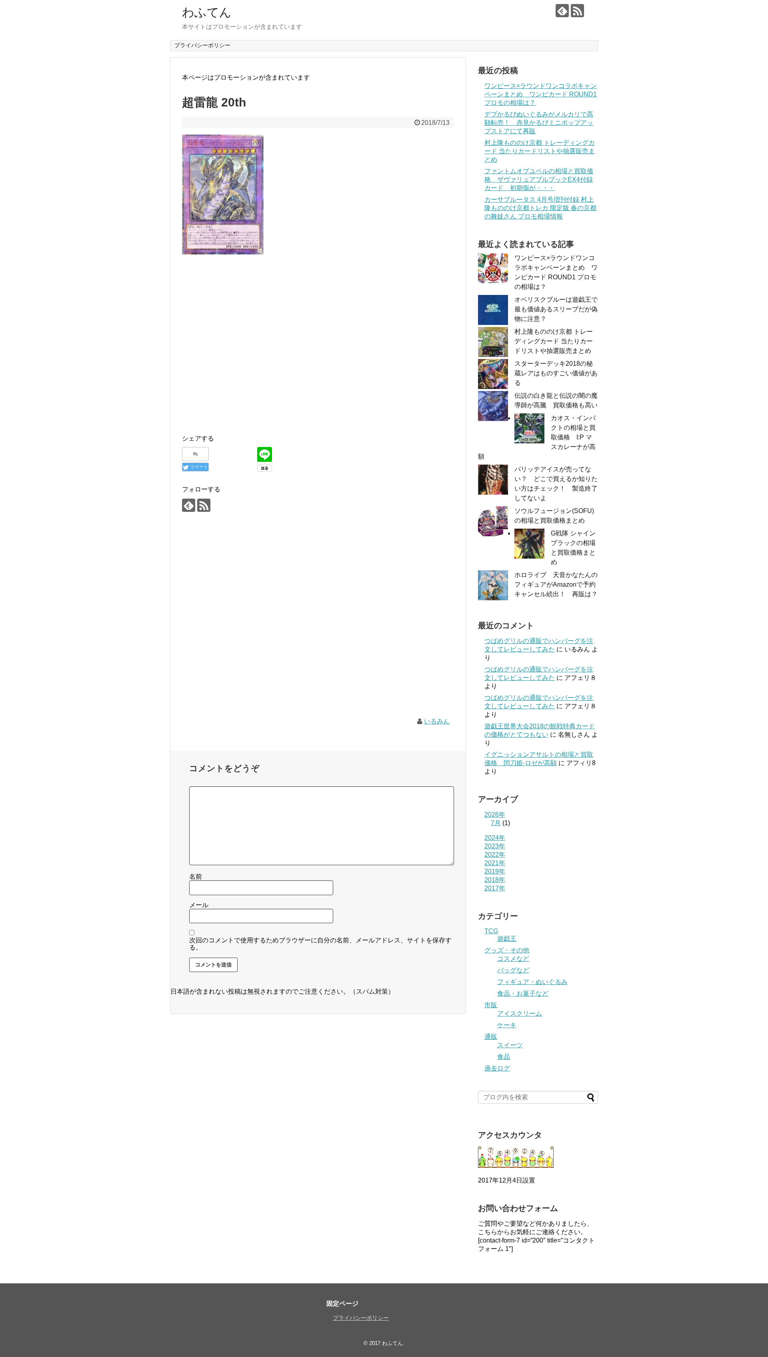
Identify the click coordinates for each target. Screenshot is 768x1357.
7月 (496, 823)
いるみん (437, 721)
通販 (490, 1036)
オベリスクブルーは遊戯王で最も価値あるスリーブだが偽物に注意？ (556, 309)
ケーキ (506, 1025)
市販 (490, 1005)
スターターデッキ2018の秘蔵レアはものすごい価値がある (556, 373)
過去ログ (497, 1068)
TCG (491, 931)
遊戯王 (506, 938)
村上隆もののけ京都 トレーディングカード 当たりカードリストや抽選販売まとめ (539, 151)
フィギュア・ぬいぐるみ (532, 981)
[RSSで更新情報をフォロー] (577, 10)
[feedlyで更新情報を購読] (562, 10)
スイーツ (510, 1045)
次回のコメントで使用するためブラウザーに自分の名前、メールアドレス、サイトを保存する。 (320, 944)
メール (198, 905)
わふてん (207, 12)
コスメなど (513, 958)
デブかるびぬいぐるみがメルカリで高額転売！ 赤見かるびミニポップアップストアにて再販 (538, 122)
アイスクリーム (519, 1013)
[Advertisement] (318, 359)
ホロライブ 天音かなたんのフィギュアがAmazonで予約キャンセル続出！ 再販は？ (556, 584)
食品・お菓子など (522, 993)
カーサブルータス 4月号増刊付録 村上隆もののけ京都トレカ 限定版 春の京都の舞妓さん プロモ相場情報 (540, 208)
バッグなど (513, 970)
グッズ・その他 (506, 950)
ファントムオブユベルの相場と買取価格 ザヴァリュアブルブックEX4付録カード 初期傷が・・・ (538, 179)
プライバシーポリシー (202, 45)
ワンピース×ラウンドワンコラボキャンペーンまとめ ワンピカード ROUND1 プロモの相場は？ (540, 94)
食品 (503, 1056)
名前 (195, 876)
